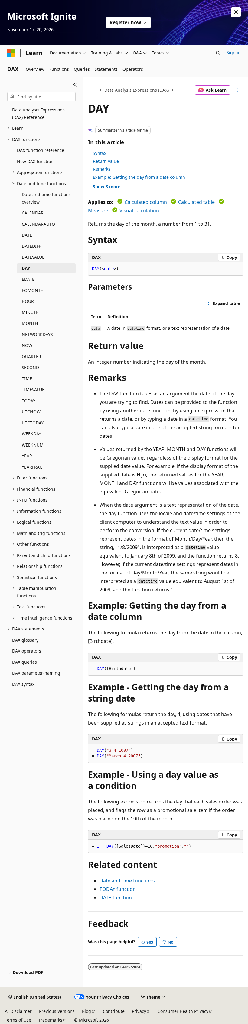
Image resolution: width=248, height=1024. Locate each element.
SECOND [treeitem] (30, 367)
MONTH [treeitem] (30, 323)
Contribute (114, 1011)
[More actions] (238, 90)
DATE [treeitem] (27, 235)
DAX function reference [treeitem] (40, 150)
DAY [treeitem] (26, 268)
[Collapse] (75, 85)
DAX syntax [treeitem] (23, 684)
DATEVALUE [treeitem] (33, 257)
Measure (98, 210)
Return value (106, 161)
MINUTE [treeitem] (30, 312)
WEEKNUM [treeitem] (33, 445)
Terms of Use (18, 1020)
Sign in (234, 52)
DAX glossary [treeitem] (25, 640)
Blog (86, 1011)
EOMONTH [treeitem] (33, 290)
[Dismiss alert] (236, 12)
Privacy (139, 1011)
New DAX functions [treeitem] (36, 161)
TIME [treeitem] (27, 378)
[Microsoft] (11, 53)
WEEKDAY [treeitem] (31, 434)
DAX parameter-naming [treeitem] (36, 673)
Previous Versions (57, 1011)
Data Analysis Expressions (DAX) (136, 90)
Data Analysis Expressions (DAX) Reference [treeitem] (38, 113)
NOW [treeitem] (27, 345)
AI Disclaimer (18, 1011)
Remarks (101, 169)
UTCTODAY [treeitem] (33, 423)
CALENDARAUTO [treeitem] (38, 224)
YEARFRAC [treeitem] (32, 467)
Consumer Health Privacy (183, 1011)
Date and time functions (127, 880)
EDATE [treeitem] (28, 279)
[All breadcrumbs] (93, 90)
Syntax (99, 153)
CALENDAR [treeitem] (33, 213)
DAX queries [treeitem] (24, 662)
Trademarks (50, 1020)
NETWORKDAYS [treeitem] (37, 334)
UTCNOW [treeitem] (31, 411)
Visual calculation (139, 210)
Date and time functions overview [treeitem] (46, 198)
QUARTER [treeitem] (31, 356)
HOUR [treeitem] (28, 301)
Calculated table (196, 202)
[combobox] (41, 97)
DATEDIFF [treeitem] (31, 246)
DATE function (116, 897)
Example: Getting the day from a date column (139, 177)
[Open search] (218, 52)
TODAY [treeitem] (28, 401)
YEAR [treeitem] (27, 456)
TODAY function (118, 889)
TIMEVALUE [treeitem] (33, 389)
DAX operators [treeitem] (26, 651)
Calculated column (146, 202)
